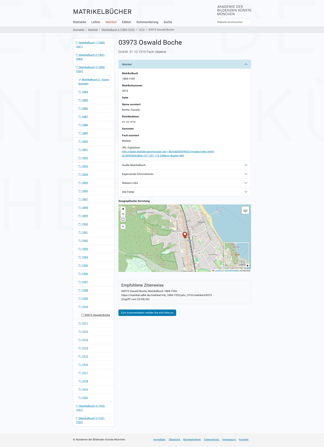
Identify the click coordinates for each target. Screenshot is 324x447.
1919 (84, 389)
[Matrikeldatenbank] (102, 11)
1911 (84, 323)
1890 (84, 141)
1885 (84, 100)
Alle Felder (128, 191)
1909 (84, 298)
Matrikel (111, 22)
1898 (84, 207)
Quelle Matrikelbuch (134, 165)
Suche (168, 22)
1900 (84, 224)
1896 (84, 191)
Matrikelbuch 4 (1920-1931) (90, 408)
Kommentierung (147, 22)
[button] (185, 235)
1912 (84, 331)
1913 (84, 339)
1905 (84, 265)
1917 (84, 372)
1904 (84, 257)
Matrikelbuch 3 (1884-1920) (118, 29)
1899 (84, 215)
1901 (84, 232)
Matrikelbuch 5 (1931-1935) (90, 420)
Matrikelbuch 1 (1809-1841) (90, 44)
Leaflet (217, 270)
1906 (84, 273)
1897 (84, 199)
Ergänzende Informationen (138, 174)
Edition (126, 22)
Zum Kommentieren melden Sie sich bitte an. (147, 312)
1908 (84, 290)
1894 (84, 174)
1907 (84, 282)
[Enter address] (123, 226)
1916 (84, 364)
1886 (84, 108)
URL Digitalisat (131, 147)
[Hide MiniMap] (247, 265)
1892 (84, 158)
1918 (84, 381)
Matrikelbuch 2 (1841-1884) (90, 57)
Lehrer (95, 22)
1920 (84, 397)
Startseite (79, 22)
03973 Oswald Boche (97, 315)
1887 (84, 116)
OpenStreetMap (231, 270)
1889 (84, 133)
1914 (84, 348)
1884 (84, 91)
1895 (84, 182)
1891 (84, 149)
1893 (84, 166)
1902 (84, 240)
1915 (84, 356)
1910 (142, 29)
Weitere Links (130, 183)
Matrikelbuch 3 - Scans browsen (93, 81)
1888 (84, 125)
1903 (84, 248)
